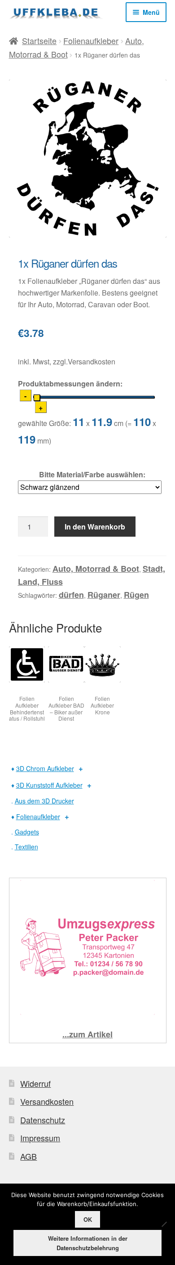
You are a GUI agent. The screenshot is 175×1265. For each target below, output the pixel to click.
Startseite (39, 40)
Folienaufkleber (90, 40)
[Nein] (163, 1224)
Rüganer (104, 595)
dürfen (71, 595)
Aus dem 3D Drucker (44, 800)
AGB (28, 1156)
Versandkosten (47, 1101)
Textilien (26, 846)
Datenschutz (42, 1120)
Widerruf (35, 1083)
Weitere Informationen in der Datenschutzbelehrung (87, 1243)
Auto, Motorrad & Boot (95, 568)
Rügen (136, 595)
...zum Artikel (87, 1034)
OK (87, 1219)
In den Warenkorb (95, 526)
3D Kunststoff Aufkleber (49, 785)
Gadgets (27, 831)
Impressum (40, 1138)
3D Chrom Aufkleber (45, 768)
